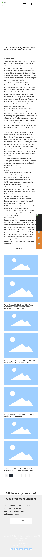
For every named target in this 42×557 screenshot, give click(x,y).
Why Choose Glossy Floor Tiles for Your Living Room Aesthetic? (20, 415)
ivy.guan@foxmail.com (13, 511)
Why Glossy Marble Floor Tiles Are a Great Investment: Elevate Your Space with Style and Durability (19, 306)
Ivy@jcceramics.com (12, 514)
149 (31, 475)
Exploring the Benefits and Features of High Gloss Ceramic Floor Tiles (19, 361)
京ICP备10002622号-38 (21, 546)
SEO (21, 541)
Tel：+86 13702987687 (12, 509)
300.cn (25, 543)
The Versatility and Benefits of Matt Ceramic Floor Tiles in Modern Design (19, 469)
